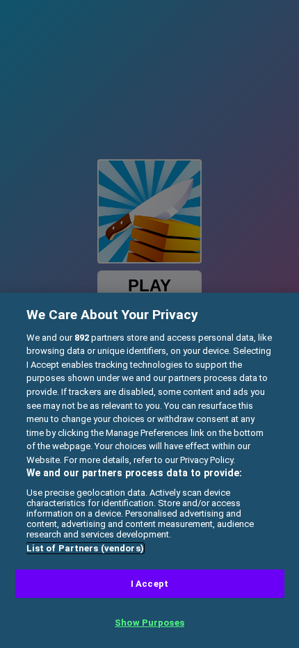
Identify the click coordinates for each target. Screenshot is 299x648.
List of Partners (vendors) (85, 548)
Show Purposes (149, 622)
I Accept (149, 583)
